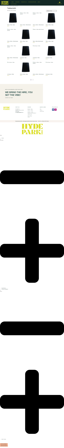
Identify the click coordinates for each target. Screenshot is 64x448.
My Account (60, 3)
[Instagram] (55, 110)
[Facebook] (53, 110)
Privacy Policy (42, 111)
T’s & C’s (41, 110)
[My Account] (59, 2)
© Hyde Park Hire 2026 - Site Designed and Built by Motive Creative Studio (26, 121)
